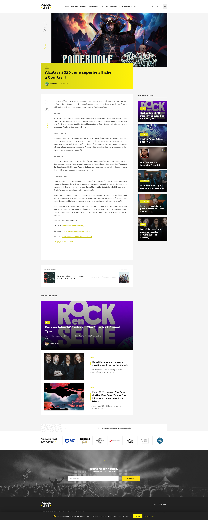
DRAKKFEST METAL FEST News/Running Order (114, 428)
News (67, 6)
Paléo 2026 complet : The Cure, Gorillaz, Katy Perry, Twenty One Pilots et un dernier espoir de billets (109, 397)
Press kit (131, 512)
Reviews (83, 6)
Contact (162, 504)
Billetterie (125, 6)
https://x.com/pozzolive (64, 242)
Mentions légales (160, 512)
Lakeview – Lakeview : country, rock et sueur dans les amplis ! (70, 277)
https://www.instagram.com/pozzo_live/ (77, 236)
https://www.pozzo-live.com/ (73, 226)
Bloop (82, 511)
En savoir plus (149, 516)
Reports (74, 6)
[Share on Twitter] (45, 30)
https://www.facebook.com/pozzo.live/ (75, 231)
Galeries (113, 6)
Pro (135, 6)
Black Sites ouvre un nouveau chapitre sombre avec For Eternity (110, 363)
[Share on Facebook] (45, 23)
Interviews (93, 6)
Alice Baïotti (53, 83)
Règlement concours (144, 512)
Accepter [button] (138, 516)
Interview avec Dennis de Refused (103, 277)
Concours (104, 6)
